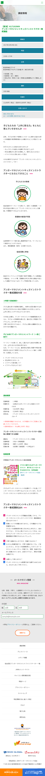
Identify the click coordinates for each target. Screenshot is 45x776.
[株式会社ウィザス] (22, 741)
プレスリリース (22, 652)
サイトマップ (22, 693)
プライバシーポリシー (14, 624)
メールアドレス (7, 612)
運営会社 (22, 717)
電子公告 (22, 711)
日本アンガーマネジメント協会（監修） (31, 470)
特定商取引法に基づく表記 (22, 699)
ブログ (22, 705)
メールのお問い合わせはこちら (14, 116)
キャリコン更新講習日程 (22, 675)
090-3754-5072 (8, 114)
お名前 (4, 603)
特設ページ (22, 681)
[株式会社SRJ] (31, 751)
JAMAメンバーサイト (22, 669)
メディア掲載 (22, 658)
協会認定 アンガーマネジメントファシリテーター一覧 (22, 663)
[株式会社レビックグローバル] (13, 751)
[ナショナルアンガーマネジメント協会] (22, 724)
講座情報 (22, 646)
